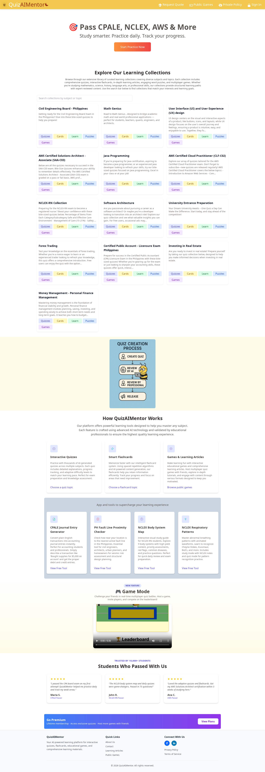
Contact (109, 746)
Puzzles (89, 136)
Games (46, 142)
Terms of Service (172, 754)
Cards (60, 136)
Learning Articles (114, 750)
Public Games (112, 754)
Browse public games (179, 487)
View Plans (208, 721)
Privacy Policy (171, 749)
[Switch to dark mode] (46, 5)
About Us (110, 742)
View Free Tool (58, 568)
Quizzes (45, 136)
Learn (75, 136)
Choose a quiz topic (61, 487)
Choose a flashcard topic (123, 487)
